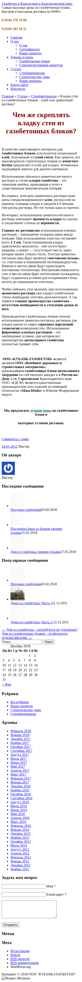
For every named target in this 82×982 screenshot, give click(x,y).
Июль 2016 (18, 806)
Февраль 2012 (20, 857)
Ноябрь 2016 (19, 790)
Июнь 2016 (18, 810)
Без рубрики (19, 702)
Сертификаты (29, 49)
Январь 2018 (19, 735)
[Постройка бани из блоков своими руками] (17, 525)
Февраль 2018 (20, 731)
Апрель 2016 (20, 818)
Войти (15, 955)
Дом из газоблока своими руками (35, 552)
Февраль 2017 (20, 778)
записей (20, 959)
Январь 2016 (19, 830)
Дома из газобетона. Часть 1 (31, 603)
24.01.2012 (9, 446)
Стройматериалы (32, 73)
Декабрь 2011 (20, 865)
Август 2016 (19, 802)
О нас (14, 41)
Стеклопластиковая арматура (41, 65)
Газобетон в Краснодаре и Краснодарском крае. (37, 3)
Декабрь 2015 (20, 833)
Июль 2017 (18, 758)
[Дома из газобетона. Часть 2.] (17, 618)
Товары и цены (21, 57)
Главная (16, 37)
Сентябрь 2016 (21, 798)
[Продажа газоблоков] (17, 506)
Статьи (15, 69)
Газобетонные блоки (34, 61)
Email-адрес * (56, 894)
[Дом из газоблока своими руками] (17, 548)
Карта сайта (19, 85)
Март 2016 (18, 822)
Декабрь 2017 (20, 739)
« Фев (6, 684)
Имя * (51, 886)
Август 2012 (19, 849)
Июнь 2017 (18, 762)
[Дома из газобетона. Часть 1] (17, 599)
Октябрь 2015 (20, 841)
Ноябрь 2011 (19, 869)
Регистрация (19, 951)
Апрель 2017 (20, 770)
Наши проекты (30, 53)
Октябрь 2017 (20, 747)
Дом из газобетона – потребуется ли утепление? (40, 629)
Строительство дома (34, 77)
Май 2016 (17, 814)
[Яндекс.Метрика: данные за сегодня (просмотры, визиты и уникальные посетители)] (16, 978)
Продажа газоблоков (25, 510)
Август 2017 (19, 755)
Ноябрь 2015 (19, 837)
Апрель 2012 (20, 853)
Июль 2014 (18, 845)
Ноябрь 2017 (19, 743)
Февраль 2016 (20, 826)
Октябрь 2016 (20, 794)
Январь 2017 (19, 782)
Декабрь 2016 (20, 786)
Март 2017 (18, 774)
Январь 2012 (19, 861)
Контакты (17, 89)
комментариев (24, 963)
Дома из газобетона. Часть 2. (31, 622)
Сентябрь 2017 (21, 751)
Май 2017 (17, 766)
